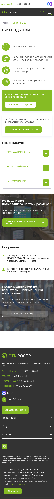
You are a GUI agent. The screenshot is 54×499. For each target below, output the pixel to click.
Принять (13, 491)
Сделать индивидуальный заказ (20, 222)
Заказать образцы (18, 104)
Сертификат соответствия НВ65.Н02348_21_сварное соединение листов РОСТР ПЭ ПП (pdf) (28, 258)
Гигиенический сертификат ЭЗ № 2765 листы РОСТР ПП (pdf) (28, 270)
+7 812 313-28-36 (23, 4)
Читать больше (18, 484)
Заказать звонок (14, 410)
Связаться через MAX (23, 313)
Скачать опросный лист (22, 129)
